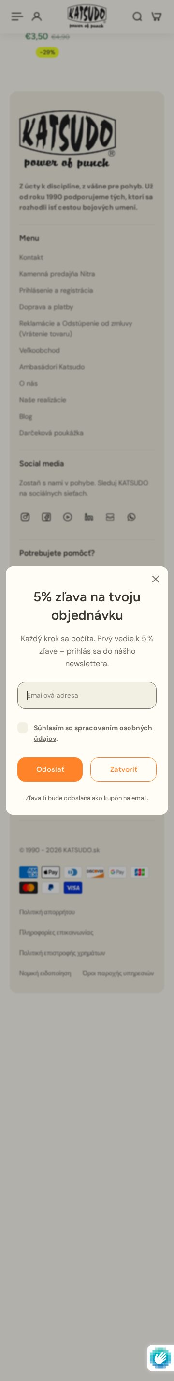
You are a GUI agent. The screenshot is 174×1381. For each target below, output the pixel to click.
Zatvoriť (123, 769)
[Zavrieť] (155, 579)
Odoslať (50, 769)
